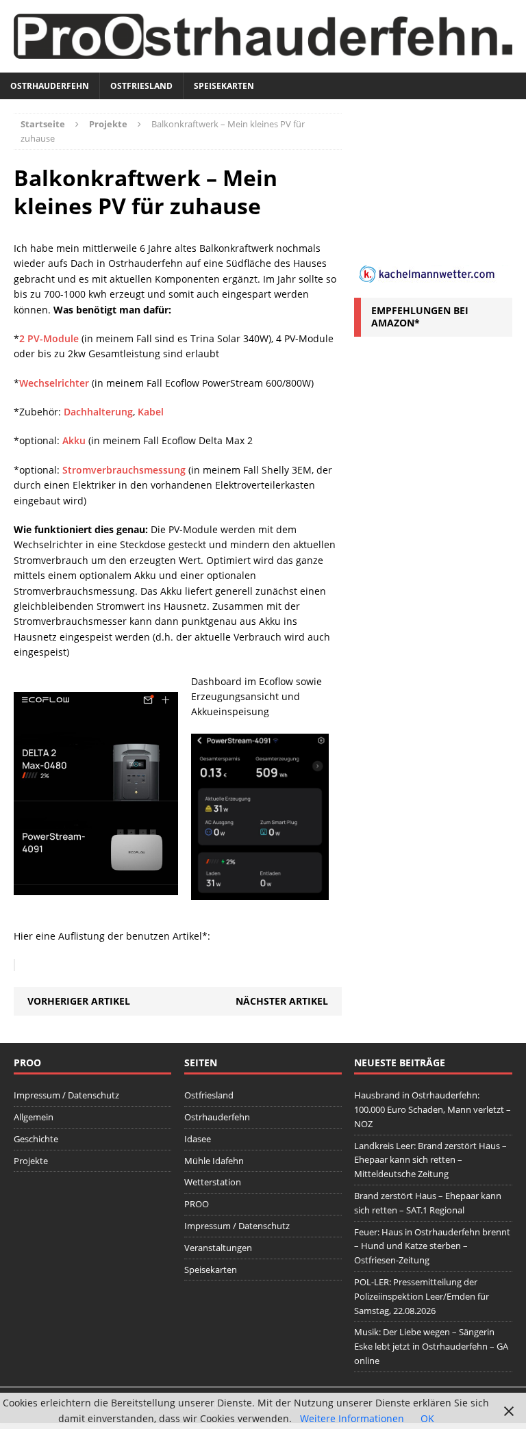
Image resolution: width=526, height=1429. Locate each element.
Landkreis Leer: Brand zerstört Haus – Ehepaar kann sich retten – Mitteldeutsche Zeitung (430, 1160)
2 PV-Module (49, 338)
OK (427, 1418)
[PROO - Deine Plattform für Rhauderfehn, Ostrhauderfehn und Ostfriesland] (263, 36)
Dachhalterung (98, 411)
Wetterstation (212, 1182)
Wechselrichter (54, 382)
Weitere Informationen (352, 1418)
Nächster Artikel (282, 1000)
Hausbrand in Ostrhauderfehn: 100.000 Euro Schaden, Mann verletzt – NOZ (432, 1109)
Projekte (31, 1161)
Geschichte (36, 1139)
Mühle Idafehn (214, 1161)
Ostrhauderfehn (49, 86)
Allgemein (33, 1117)
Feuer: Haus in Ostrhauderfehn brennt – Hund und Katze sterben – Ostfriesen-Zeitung (432, 1246)
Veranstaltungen (218, 1247)
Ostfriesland (141, 86)
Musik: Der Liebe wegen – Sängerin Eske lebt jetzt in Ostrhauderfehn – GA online (431, 1346)
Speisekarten (224, 86)
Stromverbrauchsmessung (124, 469)
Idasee (197, 1139)
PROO (196, 1204)
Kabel (151, 411)
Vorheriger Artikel (78, 1000)
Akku (74, 440)
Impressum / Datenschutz (66, 1095)
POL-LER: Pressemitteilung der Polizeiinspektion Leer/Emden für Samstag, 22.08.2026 (421, 1296)
